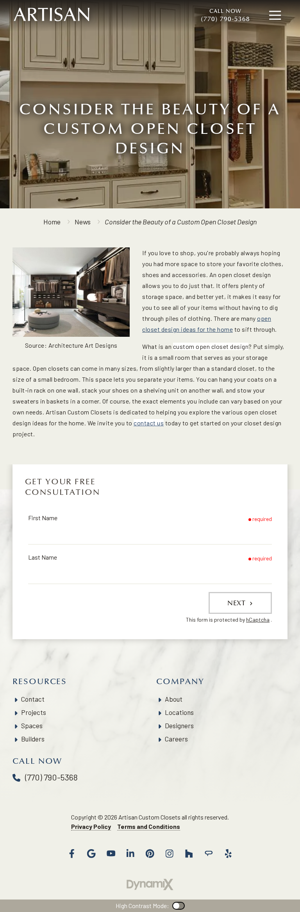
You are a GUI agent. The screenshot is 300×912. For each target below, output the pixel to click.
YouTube (111, 853)
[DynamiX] (150, 884)
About (173, 699)
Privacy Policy (91, 826)
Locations (179, 712)
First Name (42, 517)
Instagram (169, 853)
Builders (33, 739)
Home (52, 221)
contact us (149, 423)
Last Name (42, 557)
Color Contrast (178, 906)
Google (91, 853)
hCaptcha (258, 619)
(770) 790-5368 (225, 15)
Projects (33, 712)
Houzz (189, 853)
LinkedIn (130, 853)
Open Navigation (275, 15)
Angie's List (208, 853)
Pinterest (150, 853)
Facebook (72, 853)
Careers (176, 739)
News (83, 221)
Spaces (32, 725)
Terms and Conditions (148, 826)
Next (237, 603)
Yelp (228, 853)
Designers (179, 725)
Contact (33, 699)
